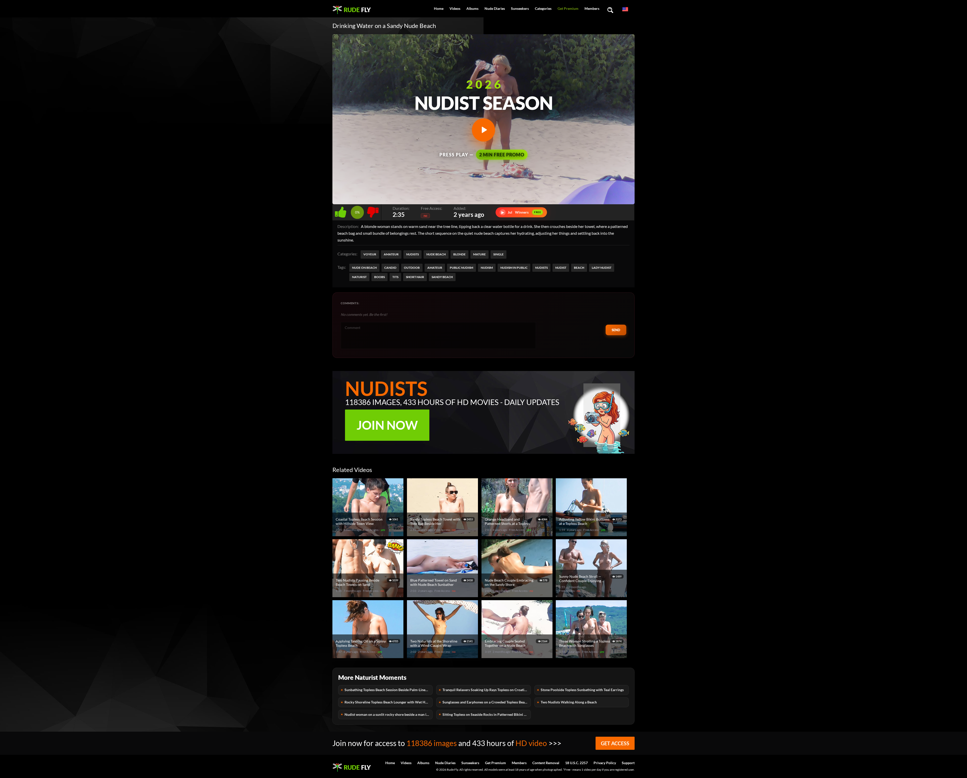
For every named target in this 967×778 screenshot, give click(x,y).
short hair (415, 277)
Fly (357, 9)
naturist (359, 277)
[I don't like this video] (372, 211)
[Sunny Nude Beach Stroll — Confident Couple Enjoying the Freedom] (592, 595)
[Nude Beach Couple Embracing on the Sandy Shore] (517, 595)
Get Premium (568, 8)
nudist (560, 267)
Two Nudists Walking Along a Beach (569, 702)
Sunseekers (520, 8)
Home (438, 8)
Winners (521, 212)
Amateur (391, 254)
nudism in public (514, 267)
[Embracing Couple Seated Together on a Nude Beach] (517, 656)
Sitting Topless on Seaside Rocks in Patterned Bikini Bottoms (486, 714)
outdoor (412, 267)
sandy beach (442, 277)
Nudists (412, 254)
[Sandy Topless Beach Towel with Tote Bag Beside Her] (443, 534)
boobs (379, 277)
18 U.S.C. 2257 (576, 763)
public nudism (461, 267)
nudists (541, 267)
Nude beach (436, 254)
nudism (487, 267)
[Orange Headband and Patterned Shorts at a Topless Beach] (517, 534)
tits (395, 277)
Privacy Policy (605, 763)
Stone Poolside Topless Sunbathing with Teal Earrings (582, 690)
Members (591, 8)
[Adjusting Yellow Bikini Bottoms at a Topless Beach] (592, 534)
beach (579, 267)
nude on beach (364, 267)
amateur (434, 267)
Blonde (459, 254)
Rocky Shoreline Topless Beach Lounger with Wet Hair (387, 702)
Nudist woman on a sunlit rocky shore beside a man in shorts (388, 714)
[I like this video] (341, 211)
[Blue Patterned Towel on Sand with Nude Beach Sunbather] (443, 595)
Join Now (387, 425)
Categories (543, 8)
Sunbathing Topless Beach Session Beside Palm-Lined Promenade (388, 690)
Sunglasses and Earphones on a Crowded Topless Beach (485, 702)
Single (498, 254)
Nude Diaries (495, 8)
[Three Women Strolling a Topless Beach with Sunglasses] (592, 656)
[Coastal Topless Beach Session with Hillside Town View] (368, 534)
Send (616, 330)
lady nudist (601, 267)
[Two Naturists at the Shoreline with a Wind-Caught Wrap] (443, 656)
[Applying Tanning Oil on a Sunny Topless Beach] (368, 656)
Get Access (615, 743)
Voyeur (369, 254)
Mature (479, 254)
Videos (455, 8)
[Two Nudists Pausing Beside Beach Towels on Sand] (368, 595)
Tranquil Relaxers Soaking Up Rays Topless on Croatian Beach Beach (486, 690)
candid (390, 267)
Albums (472, 8)
